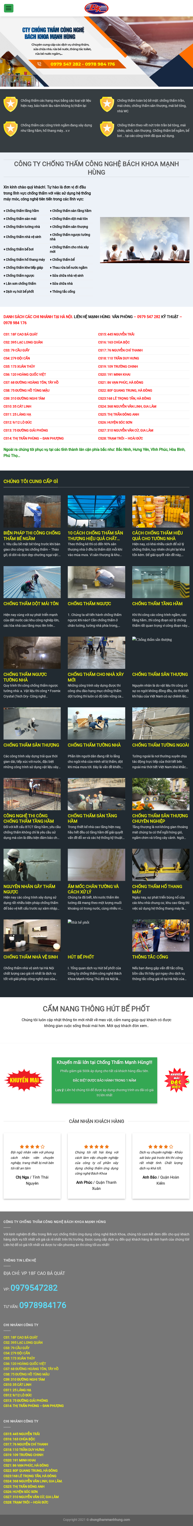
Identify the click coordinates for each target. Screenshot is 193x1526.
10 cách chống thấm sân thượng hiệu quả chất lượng (95, 535)
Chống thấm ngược (89, 603)
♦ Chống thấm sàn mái (20, 219)
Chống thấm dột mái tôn (31, 603)
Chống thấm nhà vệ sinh (31, 956)
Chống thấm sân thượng (160, 674)
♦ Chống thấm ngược (19, 276)
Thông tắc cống (150, 956)
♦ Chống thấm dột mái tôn (69, 219)
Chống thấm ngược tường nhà (25, 677)
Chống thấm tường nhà (94, 745)
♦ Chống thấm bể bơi (18, 249)
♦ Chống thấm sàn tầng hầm (70, 211)
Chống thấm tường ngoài (160, 745)
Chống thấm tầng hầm (22, 211)
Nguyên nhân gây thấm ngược (29, 889)
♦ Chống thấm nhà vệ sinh (22, 237)
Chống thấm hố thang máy (157, 889)
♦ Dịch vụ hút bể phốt (19, 292)
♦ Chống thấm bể (62, 260)
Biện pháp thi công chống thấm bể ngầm (32, 535)
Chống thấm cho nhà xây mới (96, 677)
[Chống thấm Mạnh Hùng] (96, 8)
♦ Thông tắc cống (62, 292)
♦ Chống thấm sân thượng (69, 227)
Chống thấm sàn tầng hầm (92, 818)
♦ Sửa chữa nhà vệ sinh (67, 276)
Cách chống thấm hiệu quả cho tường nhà (157, 535)
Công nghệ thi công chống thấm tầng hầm (29, 818)
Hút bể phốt (81, 956)
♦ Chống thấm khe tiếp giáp (23, 268)
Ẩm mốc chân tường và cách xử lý (93, 889)
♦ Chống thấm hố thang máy (24, 260)
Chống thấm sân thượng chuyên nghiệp (160, 818)
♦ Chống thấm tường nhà (22, 227)
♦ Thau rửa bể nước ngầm (68, 268)
